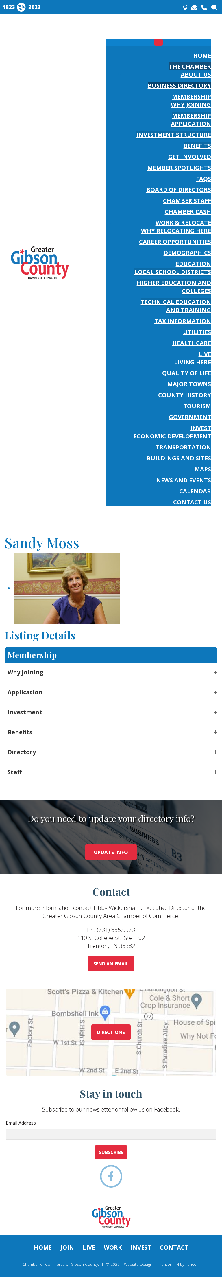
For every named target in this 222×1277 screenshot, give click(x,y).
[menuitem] (202, 55)
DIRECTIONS (111, 1032)
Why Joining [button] (25, 672)
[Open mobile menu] (158, 29)
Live (89, 1247)
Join (67, 1247)
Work (113, 1247)
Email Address (21, 1123)
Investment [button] (25, 712)
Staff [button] (15, 772)
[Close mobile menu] (158, 42)
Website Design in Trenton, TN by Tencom (162, 1264)
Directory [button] (22, 752)
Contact (174, 1247)
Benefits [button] (20, 732)
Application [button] (25, 692)
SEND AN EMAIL (111, 963)
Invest (140, 1247)
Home (43, 1247)
